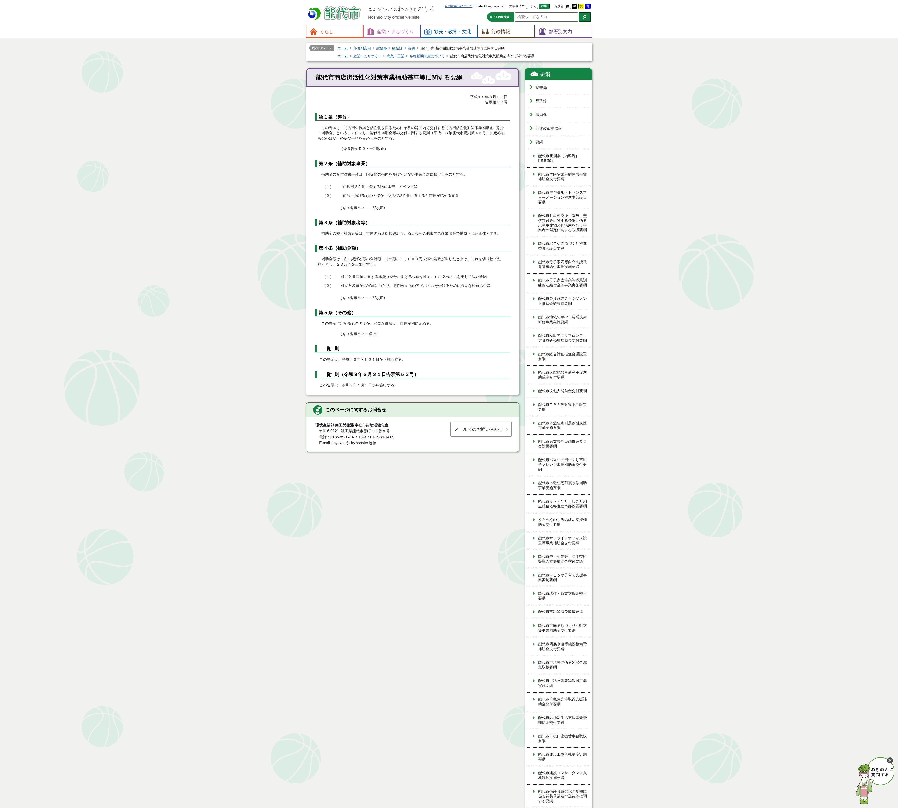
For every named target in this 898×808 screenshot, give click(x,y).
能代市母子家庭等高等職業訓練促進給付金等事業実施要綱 (562, 282)
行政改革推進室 (549, 128)
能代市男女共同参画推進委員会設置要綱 (562, 443)
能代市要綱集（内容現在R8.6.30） (558, 158)
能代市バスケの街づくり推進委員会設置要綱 (562, 246)
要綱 (545, 74)
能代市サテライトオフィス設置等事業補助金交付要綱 (562, 540)
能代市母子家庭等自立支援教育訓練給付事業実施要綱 (562, 264)
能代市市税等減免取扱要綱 (560, 612)
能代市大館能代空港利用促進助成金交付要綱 (562, 374)
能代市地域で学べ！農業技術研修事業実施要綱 (562, 319)
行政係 (541, 101)
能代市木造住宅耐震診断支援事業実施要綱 (562, 425)
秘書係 (541, 87)
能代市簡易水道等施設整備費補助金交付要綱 (562, 646)
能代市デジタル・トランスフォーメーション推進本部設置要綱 (562, 197)
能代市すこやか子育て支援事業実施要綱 (562, 577)
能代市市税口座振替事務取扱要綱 (562, 738)
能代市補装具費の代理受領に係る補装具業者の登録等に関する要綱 (562, 796)
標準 (544, 6)
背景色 (558, 6)
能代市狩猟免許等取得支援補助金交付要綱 (562, 701)
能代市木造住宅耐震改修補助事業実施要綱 (562, 485)
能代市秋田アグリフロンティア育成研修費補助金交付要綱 (562, 338)
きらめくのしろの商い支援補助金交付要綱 (562, 522)
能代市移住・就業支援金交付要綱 (562, 596)
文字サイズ (517, 6)
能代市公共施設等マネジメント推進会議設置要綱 (562, 301)
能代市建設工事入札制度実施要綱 (562, 756)
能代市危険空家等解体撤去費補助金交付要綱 (562, 176)
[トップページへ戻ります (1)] (335, 13)
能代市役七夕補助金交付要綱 (562, 391)
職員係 (541, 115)
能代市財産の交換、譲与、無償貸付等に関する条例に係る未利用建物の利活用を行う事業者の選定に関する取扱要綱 (562, 223)
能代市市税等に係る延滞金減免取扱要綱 (562, 664)
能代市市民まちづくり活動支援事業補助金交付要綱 (562, 628)
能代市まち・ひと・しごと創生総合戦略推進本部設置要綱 (562, 503)
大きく (531, 6)
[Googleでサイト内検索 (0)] (585, 17)
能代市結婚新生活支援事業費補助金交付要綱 (562, 720)
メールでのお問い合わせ (478, 429)
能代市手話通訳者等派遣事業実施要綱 (562, 683)
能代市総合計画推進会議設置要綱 (562, 356)
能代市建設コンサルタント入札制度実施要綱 (562, 775)
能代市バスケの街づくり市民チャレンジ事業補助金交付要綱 (562, 464)
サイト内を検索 (499, 17)
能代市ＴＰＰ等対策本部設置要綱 (562, 407)
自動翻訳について (460, 6)
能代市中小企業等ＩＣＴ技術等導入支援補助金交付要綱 (562, 559)
